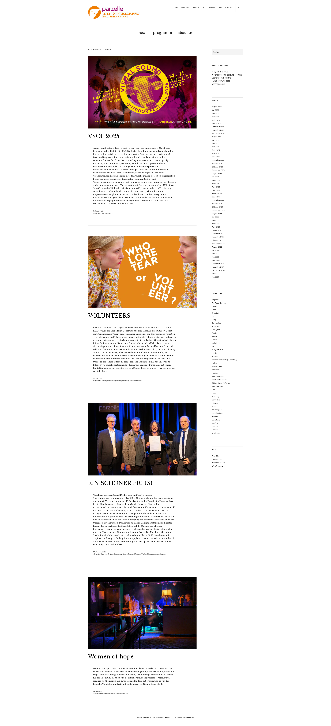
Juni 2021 (215, 274)
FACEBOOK (195, 8)
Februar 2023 (217, 230)
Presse (212, 8)
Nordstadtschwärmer (220, 380)
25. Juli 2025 (97, 378)
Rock (214, 393)
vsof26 (215, 430)
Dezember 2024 (218, 160)
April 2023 (216, 227)
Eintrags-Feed (217, 459)
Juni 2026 (216, 113)
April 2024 (216, 187)
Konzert (130, 554)
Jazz (124, 554)
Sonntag (163, 554)
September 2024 (218, 170)
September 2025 (218, 133)
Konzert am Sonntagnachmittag (224, 360)
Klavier (214, 353)
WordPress (168, 717)
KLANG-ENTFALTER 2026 (221, 81)
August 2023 (217, 213)
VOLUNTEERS (109, 315)
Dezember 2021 (218, 264)
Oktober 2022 (217, 240)
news (143, 33)
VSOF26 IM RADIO (218, 84)
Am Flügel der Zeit (218, 303)
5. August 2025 (98, 211)
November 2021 (218, 267)
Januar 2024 (216, 197)
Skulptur (215, 403)
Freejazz (215, 333)
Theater (215, 416)
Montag (215, 373)
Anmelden (216, 456)
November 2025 (218, 130)
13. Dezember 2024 (99, 552)
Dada (214, 310)
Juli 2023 (215, 217)
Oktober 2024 (217, 167)
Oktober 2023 (217, 207)
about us (185, 33)
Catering (104, 213)
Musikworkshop (218, 376)
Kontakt (175, 8)
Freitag (119, 380)
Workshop (216, 433)
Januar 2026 (216, 123)
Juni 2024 (216, 180)
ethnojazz (216, 326)
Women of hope (111, 656)
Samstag (126, 380)
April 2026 (216, 120)
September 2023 (218, 210)
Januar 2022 (216, 260)
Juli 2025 (215, 140)
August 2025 (217, 137)
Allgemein (96, 213)
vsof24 (215, 423)
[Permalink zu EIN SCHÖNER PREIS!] (142, 474)
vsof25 (110, 213)
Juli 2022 (215, 250)
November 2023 (218, 204)
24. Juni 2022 (98, 691)
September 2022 (218, 244)
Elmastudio (190, 717)
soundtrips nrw (217, 410)
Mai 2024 (215, 184)
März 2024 (216, 190)
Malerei (214, 363)
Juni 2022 (216, 254)
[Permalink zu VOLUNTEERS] (142, 307)
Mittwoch (137, 554)
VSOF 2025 (103, 136)
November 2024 (218, 164)
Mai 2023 (215, 224)
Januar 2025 (216, 157)
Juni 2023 (216, 220)
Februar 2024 (217, 193)
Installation (118, 554)
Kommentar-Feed (218, 463)
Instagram (185, 8)
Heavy (214, 340)
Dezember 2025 (218, 127)
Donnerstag (112, 380)
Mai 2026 (215, 117)
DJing (214, 320)
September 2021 (218, 270)
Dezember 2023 (218, 200)
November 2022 (218, 237)
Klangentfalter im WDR (220, 72)
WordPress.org (217, 466)
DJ (213, 316)
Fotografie (216, 330)
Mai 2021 (215, 277)
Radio (214, 390)
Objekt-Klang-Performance (222, 383)
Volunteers (133, 380)
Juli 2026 (215, 110)
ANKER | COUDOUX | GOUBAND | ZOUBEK (227, 75)
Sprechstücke (217, 413)
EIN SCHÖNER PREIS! (120, 483)
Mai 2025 (215, 147)
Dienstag (215, 313)
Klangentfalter (217, 350)
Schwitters (216, 400)
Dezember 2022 (218, 234)
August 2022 (217, 247)
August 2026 (217, 107)
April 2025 (216, 150)
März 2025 (216, 153)
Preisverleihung (147, 554)
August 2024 (217, 173)
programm (162, 33)
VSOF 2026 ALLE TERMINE (221, 78)
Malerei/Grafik (217, 366)
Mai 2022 (215, 257)
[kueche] (142, 648)
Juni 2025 (216, 144)
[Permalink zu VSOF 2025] (142, 127)
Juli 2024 (215, 177)
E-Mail (204, 8)
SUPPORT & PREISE (225, 8)
